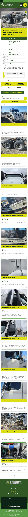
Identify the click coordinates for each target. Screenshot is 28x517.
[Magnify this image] (14, 19)
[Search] (25, 4)
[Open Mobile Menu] (21, 4)
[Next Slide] (25, 20)
